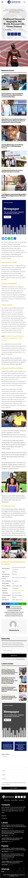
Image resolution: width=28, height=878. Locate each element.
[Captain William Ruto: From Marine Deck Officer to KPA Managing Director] (14, 133)
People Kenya (12, 9)
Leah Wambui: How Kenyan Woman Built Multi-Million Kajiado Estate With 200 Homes (13, 195)
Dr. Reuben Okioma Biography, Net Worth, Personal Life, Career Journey (12, 338)
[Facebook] (8, 34)
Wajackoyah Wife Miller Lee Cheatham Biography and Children (20, 747)
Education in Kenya (6, 168)
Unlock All (14, 655)
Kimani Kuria (8, 29)
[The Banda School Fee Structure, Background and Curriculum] (14, 159)
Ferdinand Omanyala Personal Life (14, 615)
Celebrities (4, 192)
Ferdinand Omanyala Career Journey (14, 612)
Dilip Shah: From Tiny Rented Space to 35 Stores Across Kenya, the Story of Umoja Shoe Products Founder (13, 120)
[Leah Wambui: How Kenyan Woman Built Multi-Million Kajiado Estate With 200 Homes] (14, 183)
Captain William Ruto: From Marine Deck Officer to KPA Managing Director (12, 146)
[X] (12, 34)
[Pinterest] (15, 34)
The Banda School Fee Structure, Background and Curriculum (12, 171)
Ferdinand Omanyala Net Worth (14, 614)
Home (6, 9)
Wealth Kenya (4, 91)
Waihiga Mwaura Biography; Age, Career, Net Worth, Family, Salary (7, 746)
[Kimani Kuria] (14, 624)
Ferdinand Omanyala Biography (14, 608)
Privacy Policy (20, 659)
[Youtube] (25, 797)
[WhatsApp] (19, 34)
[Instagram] (19, 797)
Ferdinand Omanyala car (14, 610)
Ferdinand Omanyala (16, 606)
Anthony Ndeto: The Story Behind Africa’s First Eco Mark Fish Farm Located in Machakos (12, 95)
